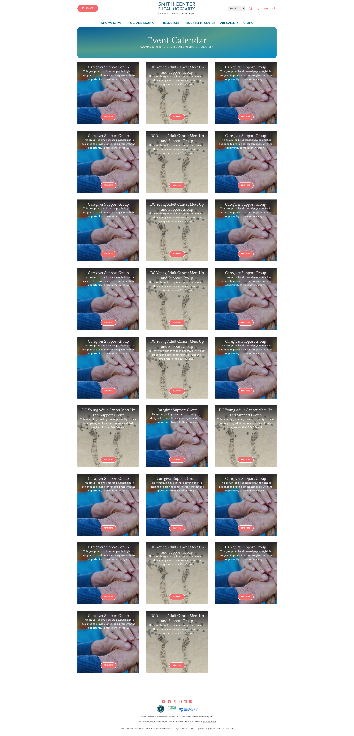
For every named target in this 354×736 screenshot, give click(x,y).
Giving (248, 23)
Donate (89, 8)
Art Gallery (229, 23)
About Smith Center (200, 23)
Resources (171, 23)
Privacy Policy (210, 722)
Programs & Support (142, 23)
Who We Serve (111, 23)
